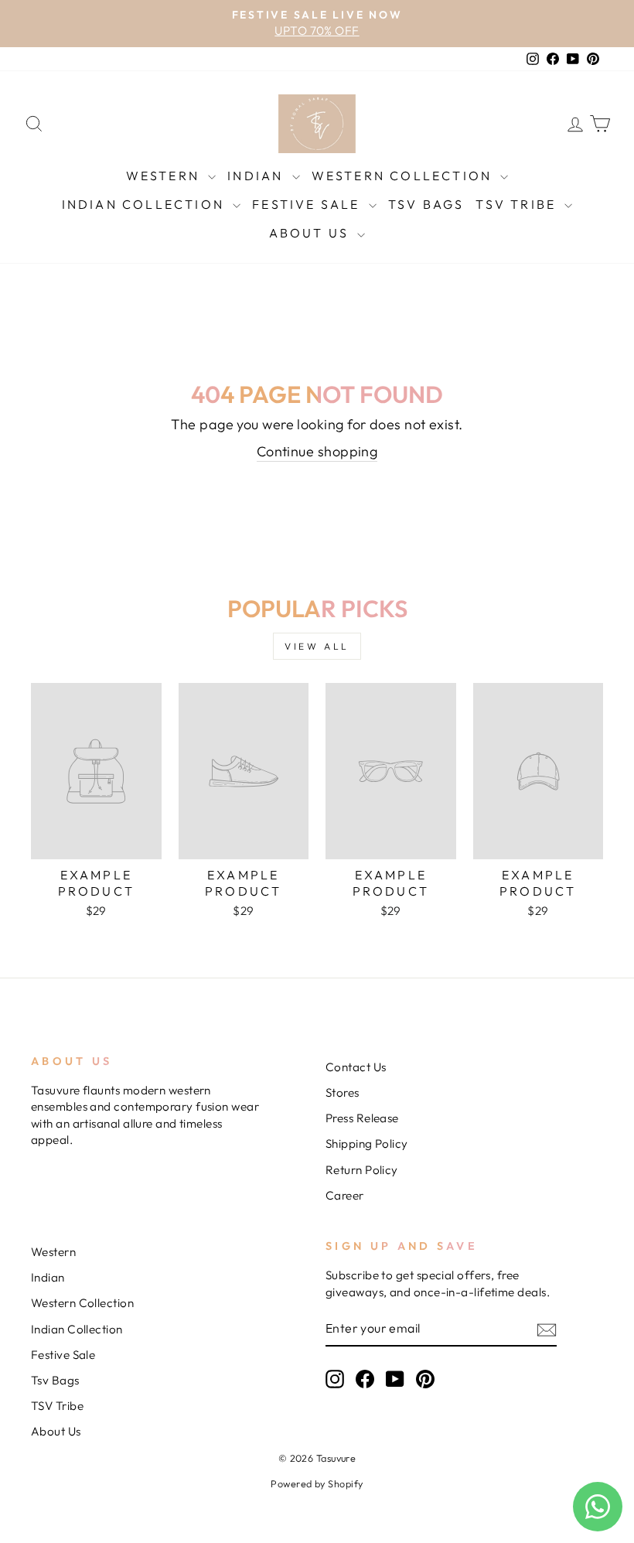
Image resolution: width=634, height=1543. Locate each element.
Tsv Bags (426, 204)
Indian (257, 175)
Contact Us (356, 1067)
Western (165, 175)
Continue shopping (317, 451)
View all (317, 646)
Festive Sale (308, 204)
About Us (311, 233)
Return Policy (362, 1169)
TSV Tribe (518, 204)
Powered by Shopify (317, 1483)
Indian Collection (146, 204)
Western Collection (404, 175)
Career (345, 1195)
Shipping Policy (367, 1143)
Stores (343, 1092)
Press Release (362, 1118)
